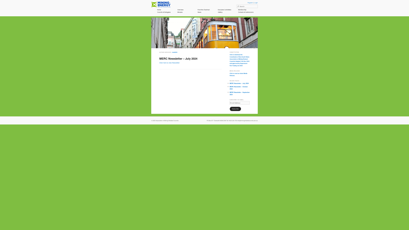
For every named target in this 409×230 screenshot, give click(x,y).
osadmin (174, 52)
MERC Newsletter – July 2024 (178, 58)
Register (250, 3)
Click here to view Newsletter (169, 63)
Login (256, 3)
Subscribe (235, 109)
